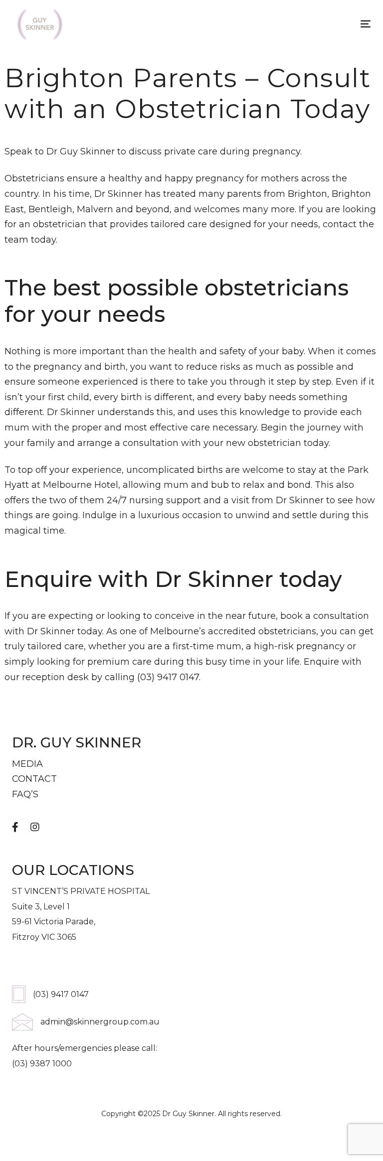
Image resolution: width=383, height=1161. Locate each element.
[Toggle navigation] (311, 23)
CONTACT (34, 778)
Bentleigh (50, 209)
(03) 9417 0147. (168, 677)
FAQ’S (25, 794)
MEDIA (27, 763)
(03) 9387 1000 (42, 1063)
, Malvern (92, 209)
